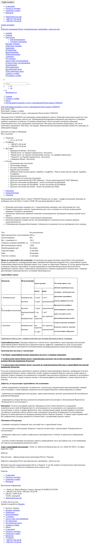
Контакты (9, 13)
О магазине (10, 6)
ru (11, 86)
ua (11, 88)
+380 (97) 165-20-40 (13, 19)
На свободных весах (14, 523)
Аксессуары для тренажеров (17, 519)
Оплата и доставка (13, 8)
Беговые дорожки (13, 510)
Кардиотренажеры (17, 40)
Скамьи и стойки (12, 525)
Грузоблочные (11, 521)
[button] (13, 132)
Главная (9, 35)
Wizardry (21, 504)
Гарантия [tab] (9, 195)
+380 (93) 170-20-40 (13, 21)
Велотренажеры (12, 514)
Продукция (10, 37)
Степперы (10, 517)
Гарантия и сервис (13, 11)
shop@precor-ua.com (14, 17)
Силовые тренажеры (18, 42)
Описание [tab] (10, 191)
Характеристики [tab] (12, 193)
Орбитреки (10, 512)
